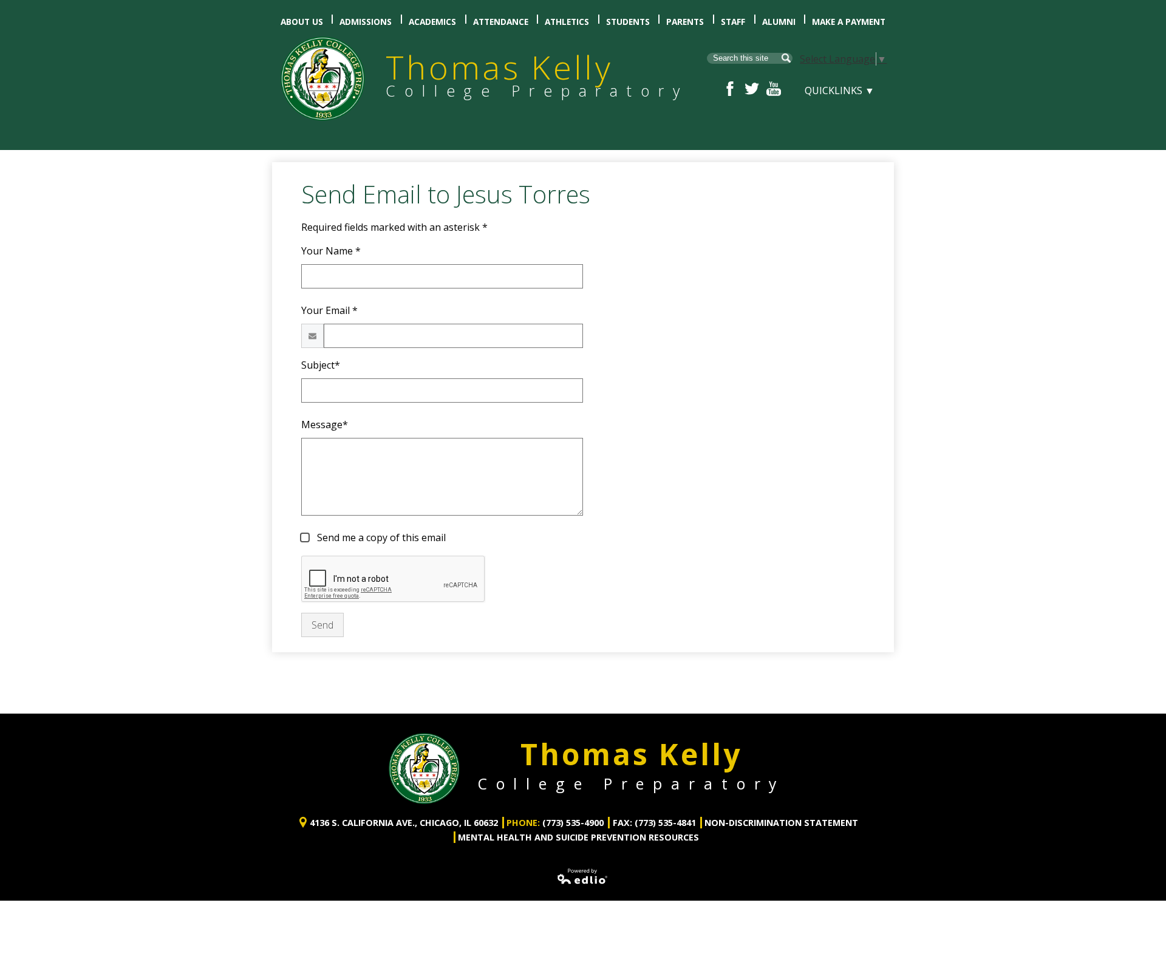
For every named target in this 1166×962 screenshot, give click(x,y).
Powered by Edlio (583, 876)
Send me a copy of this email (380, 537)
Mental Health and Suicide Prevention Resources (578, 837)
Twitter (752, 88)
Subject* (320, 365)
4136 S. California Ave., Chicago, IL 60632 (404, 822)
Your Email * (329, 310)
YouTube (773, 88)
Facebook (730, 88)
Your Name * (331, 251)
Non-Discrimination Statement (781, 822)
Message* (324, 424)
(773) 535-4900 (573, 822)
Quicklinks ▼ (839, 90)
